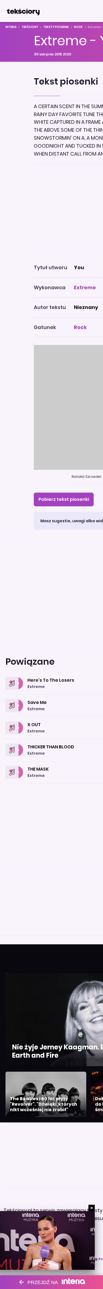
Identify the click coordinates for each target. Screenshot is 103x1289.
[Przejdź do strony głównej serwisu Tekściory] (23, 11)
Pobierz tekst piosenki (63, 499)
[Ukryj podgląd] (91, 1208)
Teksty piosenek (56, 27)
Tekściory (30, 27)
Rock (78, 27)
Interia (10, 27)
